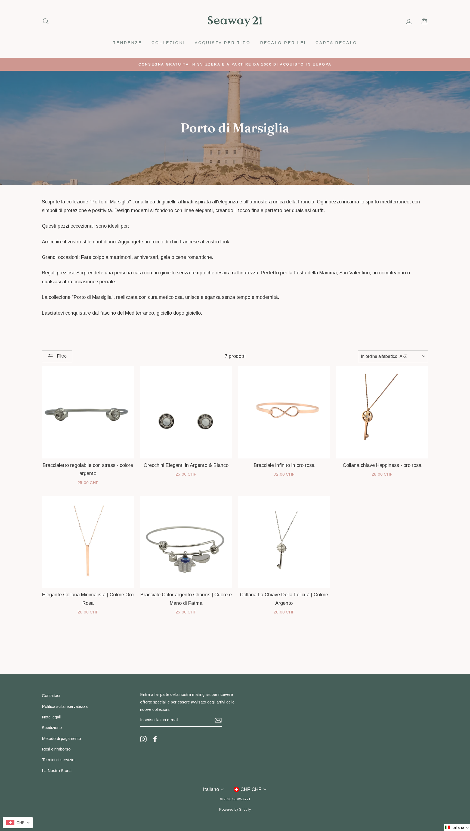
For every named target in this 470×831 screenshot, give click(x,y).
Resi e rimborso (56, 749)
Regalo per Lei (283, 42)
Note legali (51, 717)
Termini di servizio (58, 759)
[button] (457, 827)
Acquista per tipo (223, 42)
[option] (235, 64)
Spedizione (52, 727)
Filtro (61, 356)
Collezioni (168, 42)
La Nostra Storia (57, 770)
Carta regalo (336, 42)
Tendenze (127, 42)
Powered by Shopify (235, 809)
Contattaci (51, 695)
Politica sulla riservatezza (65, 706)
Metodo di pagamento (61, 738)
